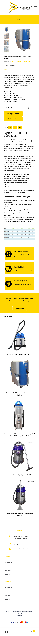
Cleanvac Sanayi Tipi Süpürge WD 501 (19, 354)
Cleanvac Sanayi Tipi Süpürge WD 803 (19, 475)
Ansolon (19, 615)
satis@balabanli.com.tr (21, 549)
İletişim (7, 574)
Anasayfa (8, 562)
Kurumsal (8, 570)
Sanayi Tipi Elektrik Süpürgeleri (21, 61)
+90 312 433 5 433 (19, 544)
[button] (31, 31)
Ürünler (8, 566)
